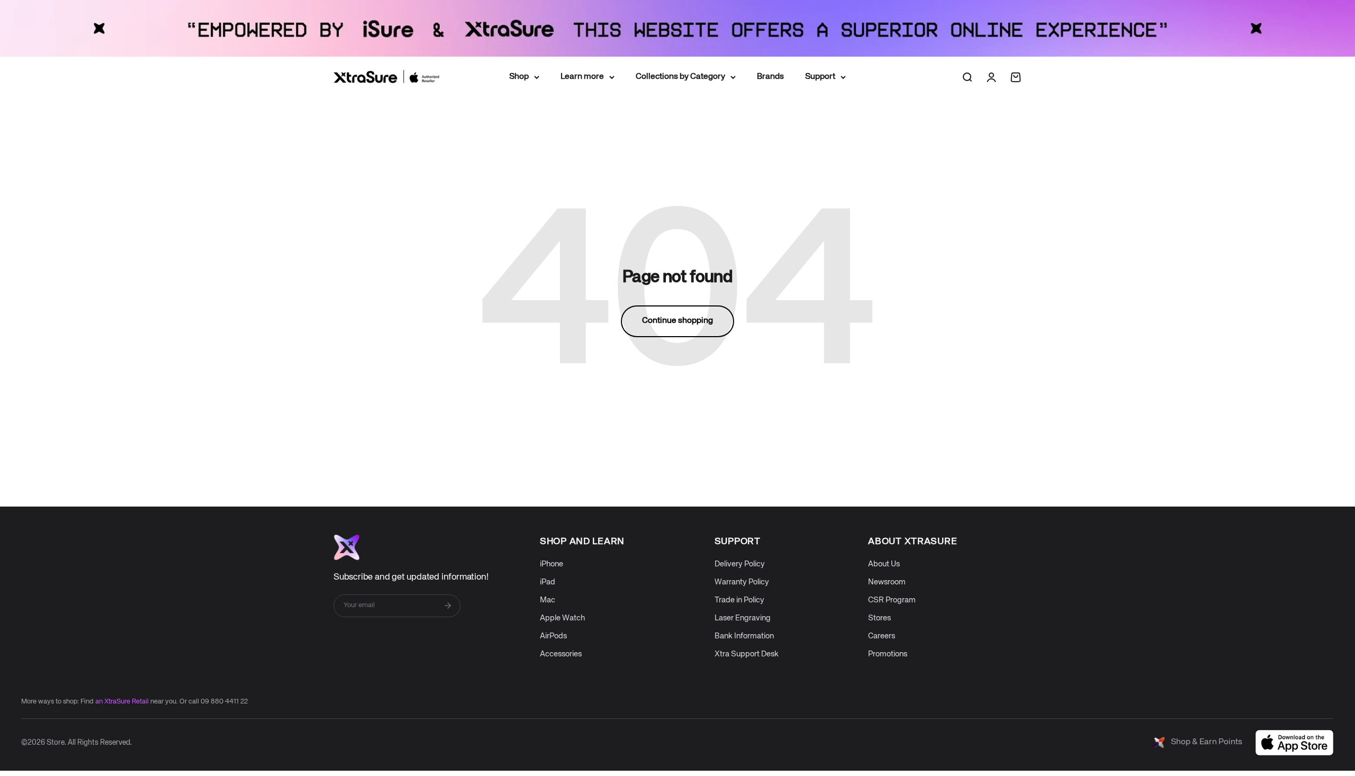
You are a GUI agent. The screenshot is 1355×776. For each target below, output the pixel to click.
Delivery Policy (740, 564)
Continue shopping (677, 321)
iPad (547, 582)
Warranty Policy (742, 582)
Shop (519, 76)
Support (820, 76)
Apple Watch (562, 618)
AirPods (553, 636)
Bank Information (744, 636)
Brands (770, 76)
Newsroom (887, 582)
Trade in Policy (739, 600)
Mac (547, 600)
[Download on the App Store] (1294, 742)
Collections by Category (680, 76)
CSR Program (892, 600)
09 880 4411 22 (224, 701)
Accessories (561, 654)
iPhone (551, 564)
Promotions (887, 654)
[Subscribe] (448, 606)
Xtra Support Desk (747, 654)
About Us (884, 564)
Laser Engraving (743, 618)
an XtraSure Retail (122, 701)
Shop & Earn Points (1206, 742)
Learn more (582, 76)
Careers (881, 636)
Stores (879, 618)
